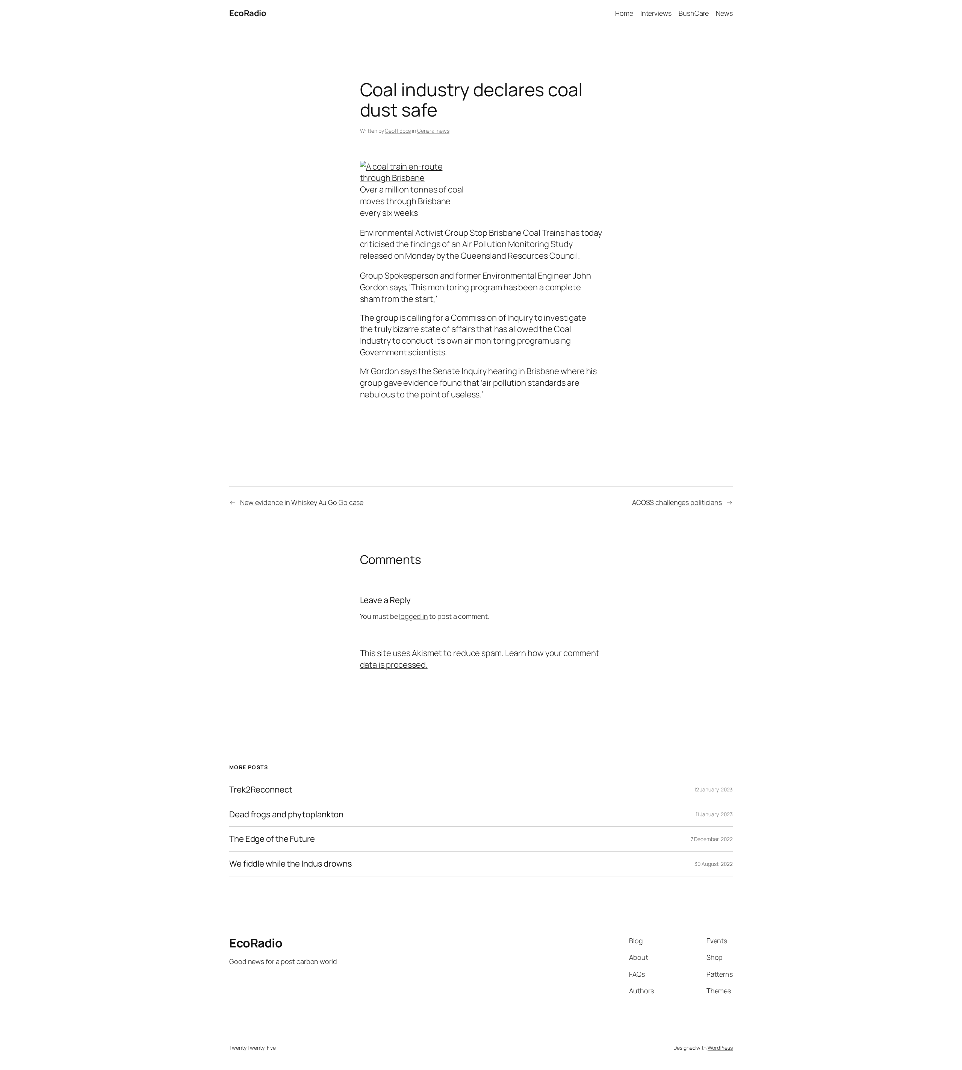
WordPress (720, 1047)
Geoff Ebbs (398, 130)
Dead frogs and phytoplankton (286, 814)
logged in (413, 616)
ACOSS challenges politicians (677, 502)
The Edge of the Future (272, 839)
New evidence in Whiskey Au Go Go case (301, 502)
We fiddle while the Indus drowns (290, 863)
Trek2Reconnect (260, 789)
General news (433, 130)
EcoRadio (247, 13)
